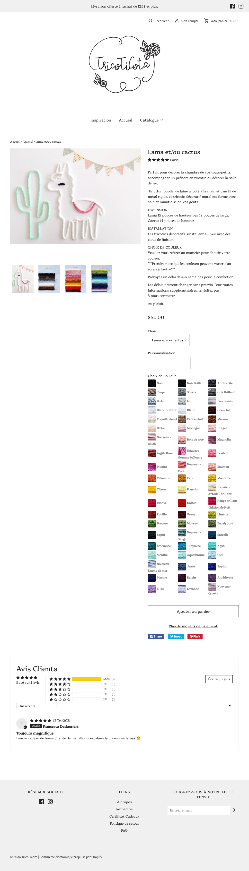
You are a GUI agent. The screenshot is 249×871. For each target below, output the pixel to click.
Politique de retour (124, 823)
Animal (28, 141)
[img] (41, 720)
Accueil (125, 119)
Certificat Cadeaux (124, 816)
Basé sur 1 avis (28, 682)
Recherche (124, 808)
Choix (152, 331)
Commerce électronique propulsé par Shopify (71, 856)
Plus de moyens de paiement (193, 625)
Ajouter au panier (193, 611)
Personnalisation (161, 352)
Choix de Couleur (162, 375)
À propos (124, 801)
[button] (23, 279)
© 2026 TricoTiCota (23, 856)
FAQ (124, 830)
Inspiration (100, 119)
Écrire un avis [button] (219, 678)
